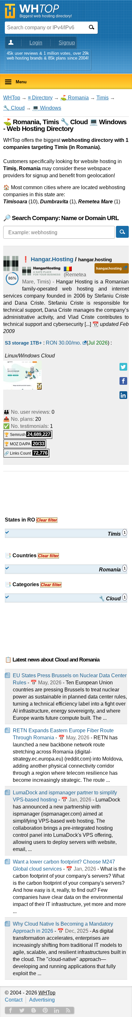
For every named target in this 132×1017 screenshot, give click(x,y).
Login (35, 42)
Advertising (42, 1000)
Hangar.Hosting (52, 259)
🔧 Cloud (14, 108)
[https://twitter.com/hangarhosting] (123, 367)
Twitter (22, 1010)
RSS (68, 1010)
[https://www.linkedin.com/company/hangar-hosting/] (123, 395)
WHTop (11, 97)
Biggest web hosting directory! (46, 16)
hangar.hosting (109, 268)
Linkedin (56, 1010)
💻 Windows (46, 108)
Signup (67, 42)
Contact (13, 1000)
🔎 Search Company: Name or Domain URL (61, 218)
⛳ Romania (74, 97)
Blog (33, 1010)
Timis (102, 97)
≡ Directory (40, 97)
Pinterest (45, 1010)
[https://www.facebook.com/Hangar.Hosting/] (123, 381)
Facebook (10, 1010)
